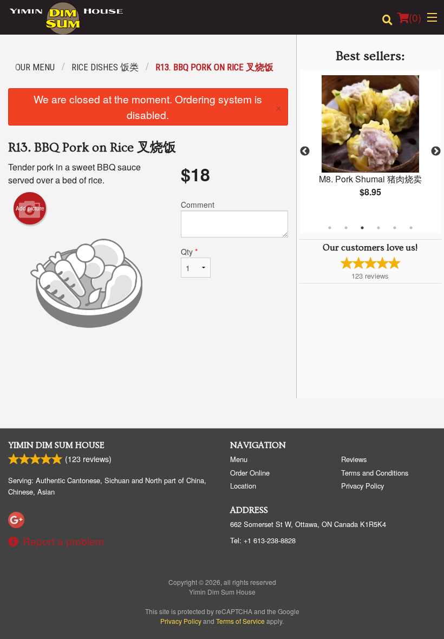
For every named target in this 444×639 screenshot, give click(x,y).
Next (435, 151)
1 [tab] (329, 227)
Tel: (263, 540)
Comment (197, 204)
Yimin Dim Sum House (56, 445)
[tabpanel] (370, 145)
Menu (238, 459)
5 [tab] (394, 227)
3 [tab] (362, 227)
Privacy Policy (362, 485)
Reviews (354, 459)
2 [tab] (346, 227)
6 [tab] (411, 227)
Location (243, 485)
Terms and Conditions (374, 472)
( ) (415, 17)
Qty (189, 251)
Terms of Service (240, 620)
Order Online (250, 472)
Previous (304, 151)
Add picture (30, 208)
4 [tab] (378, 227)
